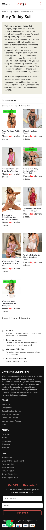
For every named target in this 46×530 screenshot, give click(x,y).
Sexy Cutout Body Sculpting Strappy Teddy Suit (30, 171)
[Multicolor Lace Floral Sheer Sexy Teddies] (11, 156)
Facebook (6, 434)
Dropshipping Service (11, 411)
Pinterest (6, 444)
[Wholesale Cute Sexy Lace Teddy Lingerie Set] (11, 245)
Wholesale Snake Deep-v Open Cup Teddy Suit (9, 303)
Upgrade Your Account (12, 421)
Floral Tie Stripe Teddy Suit (11, 132)
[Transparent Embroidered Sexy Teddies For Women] (11, 199)
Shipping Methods (10, 477)
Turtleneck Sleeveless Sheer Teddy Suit (32, 210)
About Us (6, 404)
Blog (4, 424)
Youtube (5, 447)
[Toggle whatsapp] (9, 523)
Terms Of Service (9, 474)
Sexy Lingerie (14, 12)
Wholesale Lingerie (10, 414)
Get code (22, 512)
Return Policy (8, 467)
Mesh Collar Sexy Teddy (30, 132)
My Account (7, 457)
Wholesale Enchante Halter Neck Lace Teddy (31, 257)
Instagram (6, 441)
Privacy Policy (8, 471)
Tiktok (4, 437)
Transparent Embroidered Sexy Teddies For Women (10, 217)
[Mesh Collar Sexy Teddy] (32, 118)
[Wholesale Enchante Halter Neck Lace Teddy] (32, 242)
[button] (40, 4)
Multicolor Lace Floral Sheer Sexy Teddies (10, 170)
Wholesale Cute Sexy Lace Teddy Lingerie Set (10, 263)
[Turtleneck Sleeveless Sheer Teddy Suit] (32, 196)
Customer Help (8, 464)
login (11, 136)
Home (4, 12)
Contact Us (7, 408)
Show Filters (10, 100)
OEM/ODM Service (10, 418)
